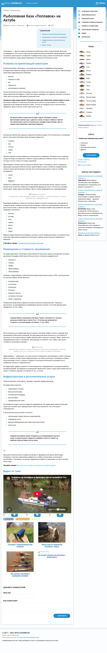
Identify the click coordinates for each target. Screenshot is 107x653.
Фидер (83, 145)
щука (88, 59)
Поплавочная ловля (88, 147)
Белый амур (90, 97)
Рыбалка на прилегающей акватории (54, 34)
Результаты (82, 162)
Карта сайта (6, 635)
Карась (89, 74)
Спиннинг (84, 143)
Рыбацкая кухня (88, 18)
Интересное (86, 37)
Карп (88, 78)
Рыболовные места (89, 15)
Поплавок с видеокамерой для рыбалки (20, 545)
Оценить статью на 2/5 (34, 519)
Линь (88, 86)
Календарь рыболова (89, 11)
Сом (87, 67)
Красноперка (91, 105)
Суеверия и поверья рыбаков (92, 22)
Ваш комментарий (10, 601)
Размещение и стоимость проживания (54, 37)
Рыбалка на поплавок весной (30, 243)
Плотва (89, 93)
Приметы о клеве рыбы (90, 26)
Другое (83, 149)
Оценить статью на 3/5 (36, 519)
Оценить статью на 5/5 (40, 519)
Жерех (88, 63)
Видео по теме (46, 45)
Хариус (88, 116)
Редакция (15, 635)
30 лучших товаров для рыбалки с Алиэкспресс (51, 556)
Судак (88, 56)
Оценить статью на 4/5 (38, 519)
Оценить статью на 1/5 (32, 519)
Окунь (88, 52)
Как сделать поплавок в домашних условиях (20, 575)
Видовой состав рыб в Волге (89, 233)
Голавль (89, 112)
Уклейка (89, 108)
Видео (84, 33)
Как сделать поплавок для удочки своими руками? (36, 465)
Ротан (88, 71)
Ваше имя (7, 593)
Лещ (88, 90)
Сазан (88, 82)
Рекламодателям (32, 637)
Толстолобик (91, 101)
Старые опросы (84, 160)
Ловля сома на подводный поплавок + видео (51, 545)
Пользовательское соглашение (14, 637)
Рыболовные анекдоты (90, 29)
